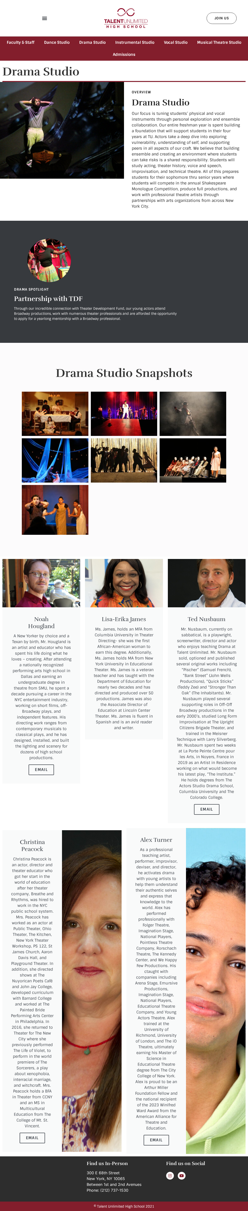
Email (41, 769)
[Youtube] (182, 1176)
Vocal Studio (175, 42)
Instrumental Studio (134, 42)
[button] (44, 18)
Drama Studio (92, 42)
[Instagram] (170, 1176)
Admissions (124, 54)
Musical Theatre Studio (219, 42)
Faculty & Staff (20, 42)
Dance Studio (57, 42)
